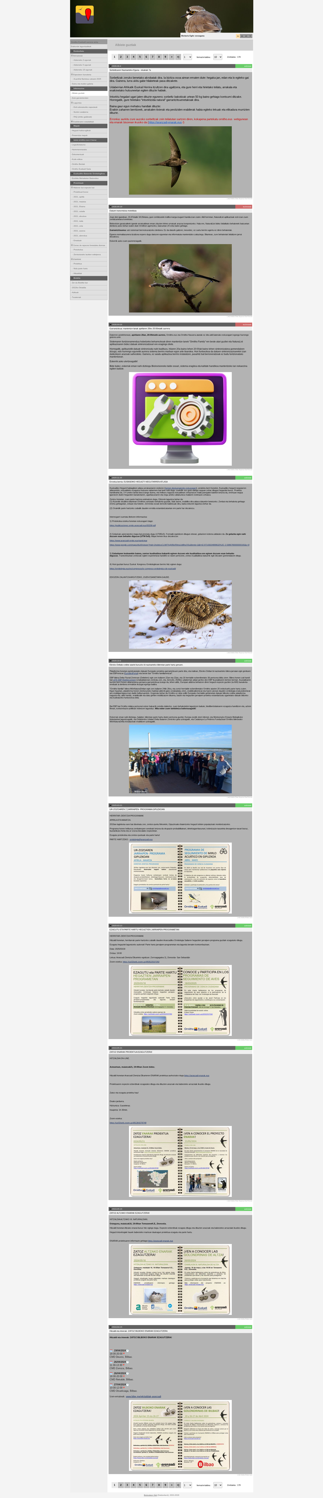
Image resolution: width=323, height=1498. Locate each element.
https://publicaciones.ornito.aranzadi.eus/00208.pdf (133, 525)
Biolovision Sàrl (150, 1495)
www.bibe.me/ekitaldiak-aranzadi (143, 1396)
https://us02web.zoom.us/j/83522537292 (141, 962)
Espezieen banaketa (82, 75)
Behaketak (78, 56)
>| (178, 56)
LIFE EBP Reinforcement (124, 680)
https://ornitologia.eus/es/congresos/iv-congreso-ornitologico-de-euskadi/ (143, 568)
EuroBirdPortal (131, 673)
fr (250, 36)
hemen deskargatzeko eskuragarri (180, 488)
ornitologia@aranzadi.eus (141, 839)
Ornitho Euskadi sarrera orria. (85, 42)
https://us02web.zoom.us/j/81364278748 (128, 1123)
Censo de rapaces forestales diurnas (89, 245)
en (246, 36)
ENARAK (77, 259)
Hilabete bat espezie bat (83, 188)
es (242, 36)
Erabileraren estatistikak (83, 122)
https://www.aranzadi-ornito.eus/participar (128, 540)
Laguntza (77, 103)
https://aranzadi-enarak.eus (165, 122)
